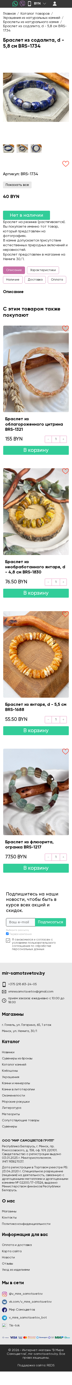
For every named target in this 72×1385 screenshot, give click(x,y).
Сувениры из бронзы (17, 1058)
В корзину (36, 450)
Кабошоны (10, 1070)
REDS (51, 1365)
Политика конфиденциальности (26, 1224)
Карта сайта (12, 1251)
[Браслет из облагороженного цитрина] (36, 369)
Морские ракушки (16, 1101)
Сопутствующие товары (20, 1120)
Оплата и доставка (17, 1245)
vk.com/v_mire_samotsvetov (30, 1301)
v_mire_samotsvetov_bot (28, 1317)
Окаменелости (13, 1095)
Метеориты (11, 1114)
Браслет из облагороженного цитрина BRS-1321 (34, 424)
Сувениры (9, 1126)
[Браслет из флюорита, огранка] (36, 792)
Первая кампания (20, 934)
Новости (8, 1257)
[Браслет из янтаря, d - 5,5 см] (36, 654)
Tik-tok (14, 1325)
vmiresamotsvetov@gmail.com (30, 991)
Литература (11, 1108)
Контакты (9, 1217)
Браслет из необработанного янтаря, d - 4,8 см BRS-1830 (35, 567)
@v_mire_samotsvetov (26, 1294)
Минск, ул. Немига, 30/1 (19, 1031)
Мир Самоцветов (22, 1309)
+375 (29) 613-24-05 (22, 984)
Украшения (10, 1077)
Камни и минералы (16, 1083)
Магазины (9, 1211)
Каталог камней (14, 1064)
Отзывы (7, 1263)
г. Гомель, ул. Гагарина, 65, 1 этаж (26, 1025)
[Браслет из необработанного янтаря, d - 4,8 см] (36, 511)
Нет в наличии (26, 215)
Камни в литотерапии (18, 1089)
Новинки (8, 1052)
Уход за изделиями (16, 1270)
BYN (37, 3)
